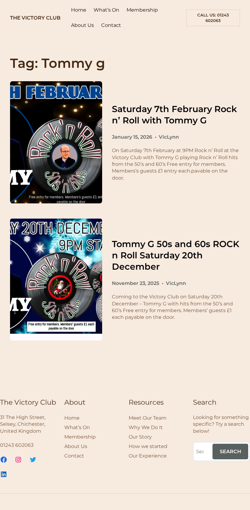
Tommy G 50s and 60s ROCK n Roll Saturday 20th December (175, 255)
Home (78, 10)
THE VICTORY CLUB (35, 18)
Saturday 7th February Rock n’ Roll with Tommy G (174, 115)
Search (230, 451)
